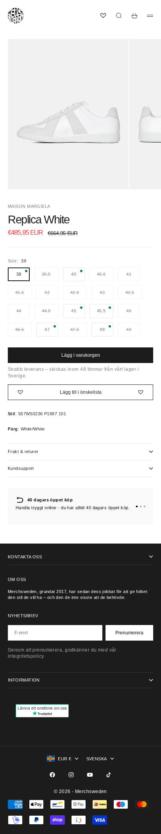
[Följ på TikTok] (109, 775)
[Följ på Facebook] (52, 775)
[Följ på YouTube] (90, 775)
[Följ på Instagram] (71, 775)
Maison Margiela (29, 206)
